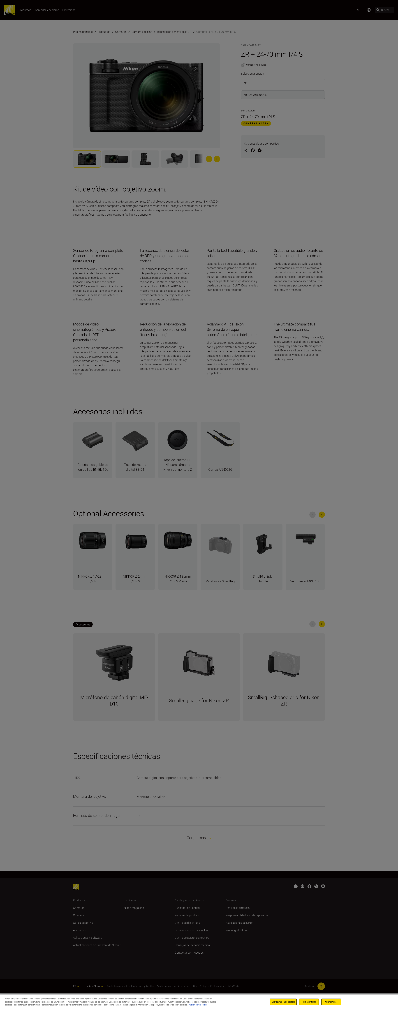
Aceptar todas (331, 1001)
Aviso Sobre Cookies (198, 1004)
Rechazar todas (309, 1001)
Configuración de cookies (283, 1001)
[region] (199, 1002)
